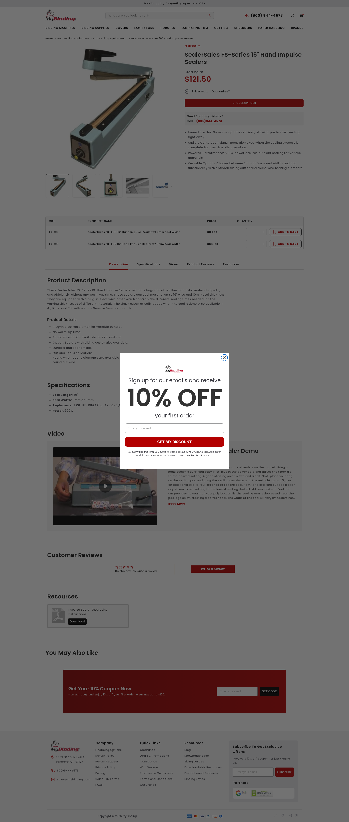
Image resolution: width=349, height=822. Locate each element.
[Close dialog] (224, 357)
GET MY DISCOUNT (174, 442)
